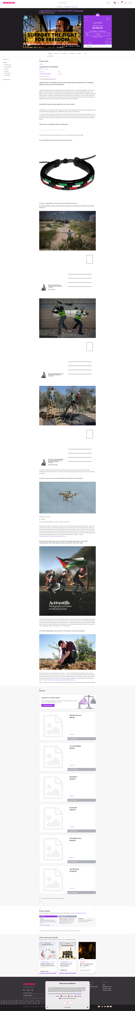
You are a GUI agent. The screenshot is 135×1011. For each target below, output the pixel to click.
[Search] (59, 2)
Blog (89, 988)
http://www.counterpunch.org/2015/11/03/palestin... (61, 680)
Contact (90, 984)
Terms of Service (35, 1006)
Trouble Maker (7, 66)
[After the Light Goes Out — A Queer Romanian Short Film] (87, 950)
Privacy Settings (44, 1006)
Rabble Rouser (7, 64)
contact (46, 68)
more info (41, 68)
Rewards (5, 62)
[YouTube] (28, 990)
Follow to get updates (45, 925)
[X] (26, 990)
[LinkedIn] (32, 990)
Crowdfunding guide (81, 913)
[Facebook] (24, 990)
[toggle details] (56, 973)
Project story (6, 59)
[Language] (115, 3)
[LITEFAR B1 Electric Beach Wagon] (67, 950)
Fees (104, 984)
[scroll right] (95, 910)
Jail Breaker (7, 75)
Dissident (6, 69)
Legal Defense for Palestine (48, 12)
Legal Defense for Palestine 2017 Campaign (61, 10)
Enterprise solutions (107, 990)
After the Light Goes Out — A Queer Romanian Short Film (86, 965)
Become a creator (107, 988)
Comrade (6, 71)
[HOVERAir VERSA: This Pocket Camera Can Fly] (47, 950)
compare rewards (48, 705)
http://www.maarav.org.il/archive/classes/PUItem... (52, 536)
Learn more (68, 923)
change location (74, 6)
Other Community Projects (45, 73)
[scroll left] (92, 910)
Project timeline (6, 79)
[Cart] (118, 3)
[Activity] (121, 3)
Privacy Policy (26, 1006)
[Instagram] (30, 990)
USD (108, 2)
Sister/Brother (7, 73)
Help (73, 913)
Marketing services (107, 986)
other (60, 73)
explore (74, 939)
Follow (98, 34)
